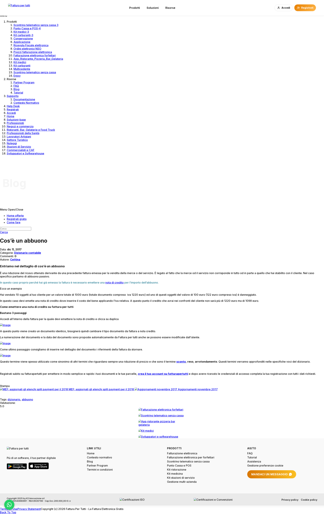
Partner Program (24, 82)
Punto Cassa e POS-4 (27, 28)
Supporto (13, 96)
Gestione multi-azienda (182, 481)
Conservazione (23, 38)
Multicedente (22, 69)
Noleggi (12, 143)
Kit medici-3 (21, 31)
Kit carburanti (22, 65)
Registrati (13, 109)
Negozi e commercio (20, 126)
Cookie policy (309, 499)
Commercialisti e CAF (20, 150)
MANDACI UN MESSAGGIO (269, 474)
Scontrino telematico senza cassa (35, 72)
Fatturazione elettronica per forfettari (190, 457)
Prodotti (134, 7)
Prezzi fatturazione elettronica (33, 52)
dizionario (14, 399)
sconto (181, 361)
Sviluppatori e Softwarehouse (25, 153)
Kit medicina (175, 473)
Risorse (170, 7)
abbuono (27, 399)
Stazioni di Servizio (19, 146)
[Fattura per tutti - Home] (19, 8)
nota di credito (114, 282)
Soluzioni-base (16, 119)
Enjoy (17, 75)
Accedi (11, 113)
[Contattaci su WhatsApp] (9, 505)
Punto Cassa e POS (179, 465)
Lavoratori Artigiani (19, 136)
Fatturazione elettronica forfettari (35, 55)
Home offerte (15, 215)
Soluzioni (153, 7)
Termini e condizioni (100, 469)
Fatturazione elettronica (182, 453)
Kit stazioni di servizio (181, 477)
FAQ (16, 86)
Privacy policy (289, 499)
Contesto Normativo (26, 102)
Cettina (15, 259)
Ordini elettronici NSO (27, 48)
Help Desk (13, 106)
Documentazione (24, 99)
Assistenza (254, 461)
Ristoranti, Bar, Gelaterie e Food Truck (31, 129)
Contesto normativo (99, 457)
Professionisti (15, 123)
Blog (16, 89)
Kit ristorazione (176, 469)
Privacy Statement (29, 509)
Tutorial (18, 92)
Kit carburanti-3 (23, 35)
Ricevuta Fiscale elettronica (31, 45)
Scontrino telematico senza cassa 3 (36, 25)
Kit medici (20, 62)
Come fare (13, 222)
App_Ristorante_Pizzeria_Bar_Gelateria (38, 58)
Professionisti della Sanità (23, 133)
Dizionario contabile (27, 252)
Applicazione (22, 42)
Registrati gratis (16, 219)
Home (10, 116)
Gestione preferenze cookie (265, 465)
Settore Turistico (17, 140)
